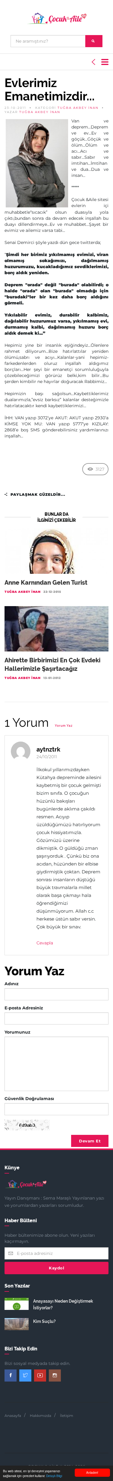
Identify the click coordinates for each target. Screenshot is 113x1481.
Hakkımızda (40, 1415)
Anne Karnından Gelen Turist (46, 582)
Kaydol (56, 1267)
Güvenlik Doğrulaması (29, 1098)
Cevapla (44, 943)
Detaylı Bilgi (54, 1475)
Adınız (12, 983)
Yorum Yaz (64, 725)
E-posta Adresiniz (24, 1008)
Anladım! (92, 1472)
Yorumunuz (17, 1032)
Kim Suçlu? (44, 1321)
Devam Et (90, 1140)
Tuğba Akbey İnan (78, 108)
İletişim (66, 1415)
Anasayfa (13, 1415)
